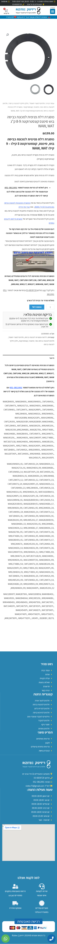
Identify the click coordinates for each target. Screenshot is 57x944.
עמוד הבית (50, 103)
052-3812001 (11, 187)
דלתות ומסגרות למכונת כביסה (36, 337)
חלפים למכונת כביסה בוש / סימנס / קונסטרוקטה (36, 341)
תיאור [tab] (51, 358)
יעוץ (44, 290)
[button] (52, 11)
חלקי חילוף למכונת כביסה (18, 103)
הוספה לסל (37, 307)
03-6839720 (31, 290)
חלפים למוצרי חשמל (37, 103)
